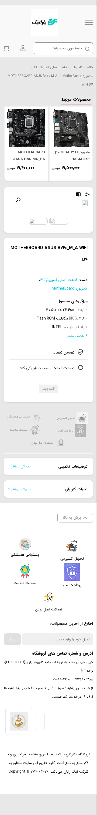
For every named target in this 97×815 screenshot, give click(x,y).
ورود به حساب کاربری (23, 48)
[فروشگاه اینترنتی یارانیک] (44, 22)
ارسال (12, 639)
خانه (90, 67)
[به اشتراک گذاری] (87, 195)
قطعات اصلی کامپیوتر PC (50, 67)
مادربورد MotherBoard (78, 76)
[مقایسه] (78, 195)
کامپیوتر (77, 67)
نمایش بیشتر (21, 466)
